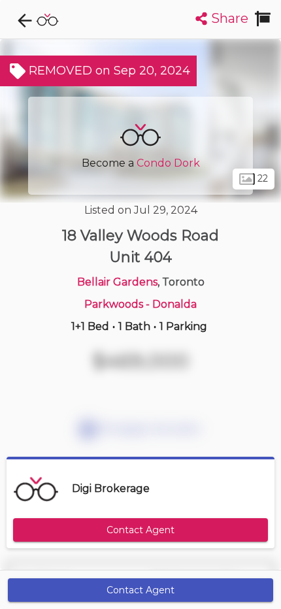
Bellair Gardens (117, 282)
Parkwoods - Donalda (140, 304)
